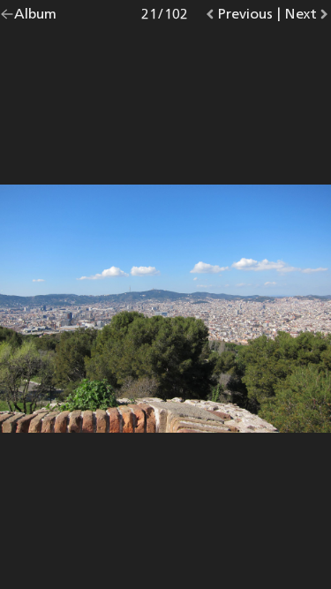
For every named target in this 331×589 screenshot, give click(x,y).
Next (307, 17)
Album (35, 17)
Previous (245, 17)
